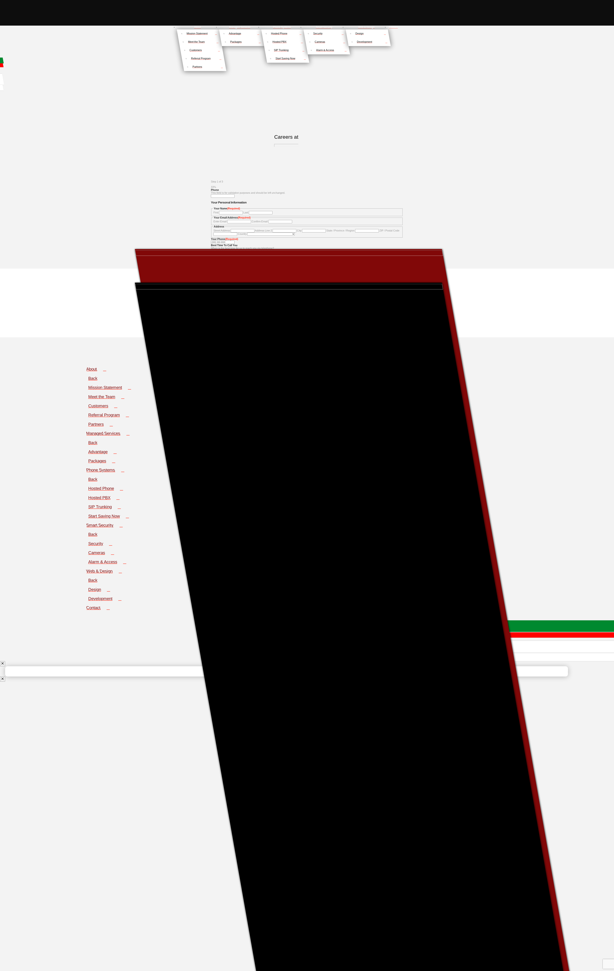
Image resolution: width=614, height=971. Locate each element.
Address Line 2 (263, 230)
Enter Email (220, 221)
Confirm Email (260, 221)
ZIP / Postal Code (389, 230)
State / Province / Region (340, 230)
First (215, 212)
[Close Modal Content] (2, 663)
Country (242, 234)
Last (245, 212)
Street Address (221, 230)
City (299, 230)
